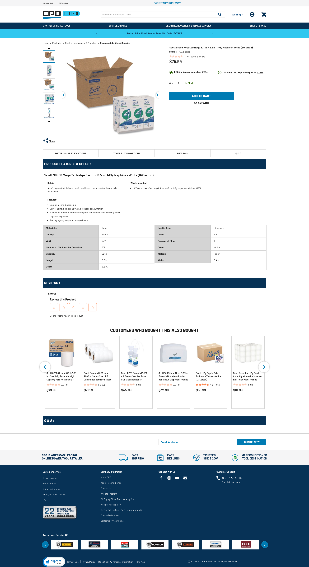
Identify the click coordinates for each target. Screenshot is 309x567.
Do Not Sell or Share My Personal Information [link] (122, 510)
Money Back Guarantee (54, 494)
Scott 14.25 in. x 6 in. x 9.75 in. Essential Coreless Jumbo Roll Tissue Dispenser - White (173, 376)
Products (56, 43)
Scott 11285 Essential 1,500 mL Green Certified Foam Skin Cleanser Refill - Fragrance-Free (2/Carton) (134, 376)
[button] (49, 56)
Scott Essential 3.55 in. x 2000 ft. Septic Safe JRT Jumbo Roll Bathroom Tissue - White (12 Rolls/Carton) (98, 376)
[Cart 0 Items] (264, 13)
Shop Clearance (118, 25)
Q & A (238, 153)
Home (45, 43)
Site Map (140, 561)
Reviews (182, 153)
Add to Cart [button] (201, 96)
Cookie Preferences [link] (110, 515)
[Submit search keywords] (220, 14)
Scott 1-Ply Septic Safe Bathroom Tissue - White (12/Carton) (208, 376)
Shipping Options (51, 488)
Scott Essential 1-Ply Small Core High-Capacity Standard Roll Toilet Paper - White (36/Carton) (247, 376)
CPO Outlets (63, 3)
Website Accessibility (111, 504)
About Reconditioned (111, 482)
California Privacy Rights (113, 520)
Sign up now (252, 441)
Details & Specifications (70, 153)
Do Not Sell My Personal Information (115, 561)
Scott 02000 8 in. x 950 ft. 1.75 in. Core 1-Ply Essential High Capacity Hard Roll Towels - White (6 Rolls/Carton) (61, 376)
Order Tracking (50, 478)
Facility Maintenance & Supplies (80, 43)
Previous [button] (96, 33)
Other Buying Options (126, 153)
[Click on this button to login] (252, 14)
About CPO (106, 477)
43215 (260, 72)
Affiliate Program (109, 493)
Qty (171, 83)
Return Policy (49, 483)
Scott (172, 52)
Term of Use (73, 561)
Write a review (198, 57)
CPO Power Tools (48, 3)
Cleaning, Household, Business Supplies (188, 25)
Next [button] (212, 33)
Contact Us (106, 488)
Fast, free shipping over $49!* (167, 3)
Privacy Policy (88, 561)
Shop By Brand (258, 25)
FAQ (44, 499)
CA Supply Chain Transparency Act (117, 499)
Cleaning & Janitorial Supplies (115, 43)
